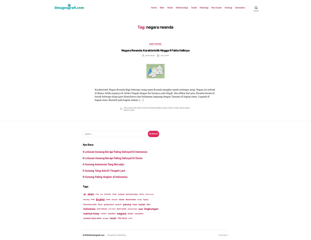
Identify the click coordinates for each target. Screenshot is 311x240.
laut (140, 208)
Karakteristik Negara (154, 108)
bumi (100, 199)
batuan (121, 194)
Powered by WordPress (116, 235)
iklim (148, 204)
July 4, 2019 (164, 55)
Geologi (228, 7)
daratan (115, 199)
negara (121, 213)
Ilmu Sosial (216, 7)
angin (97, 194)
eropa (139, 199)
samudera (139, 214)
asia (101, 194)
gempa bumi (109, 204)
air (84, 194)
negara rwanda (167, 108)
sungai (105, 218)
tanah (113, 218)
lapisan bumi (132, 209)
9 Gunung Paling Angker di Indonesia (105, 176)
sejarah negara (184, 108)
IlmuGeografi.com (96, 235)
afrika (126, 108)
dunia (121, 199)
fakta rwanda (142, 108)
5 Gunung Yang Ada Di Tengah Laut (104, 170)
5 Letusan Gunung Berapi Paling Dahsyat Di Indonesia (115, 151)
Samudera (240, 7)
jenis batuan (102, 209)
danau (108, 199)
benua (141, 194)
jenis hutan (111, 209)
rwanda (176, 108)
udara (130, 218)
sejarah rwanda (129, 110)
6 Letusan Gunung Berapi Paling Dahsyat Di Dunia (112, 158)
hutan (142, 204)
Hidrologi (204, 7)
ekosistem (130, 199)
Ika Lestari (151, 55)
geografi (118, 204)
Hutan (170, 7)
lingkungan (151, 208)
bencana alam (132, 194)
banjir (114, 194)
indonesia (89, 208)
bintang (86, 199)
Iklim (162, 7)
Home (154, 7)
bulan (93, 199)
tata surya (122, 218)
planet (130, 214)
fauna (145, 199)
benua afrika (132, 108)
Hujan (134, 204)
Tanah (194, 7)
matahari (112, 214)
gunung (127, 204)
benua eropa (149, 194)
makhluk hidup (91, 213)
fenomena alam (90, 204)
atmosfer (107, 194)
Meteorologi (182, 7)
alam (90, 194)
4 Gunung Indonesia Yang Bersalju (103, 164)
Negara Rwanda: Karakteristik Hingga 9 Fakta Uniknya (155, 50)
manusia (103, 213)
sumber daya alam (92, 218)
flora (100, 204)
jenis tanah (121, 209)
